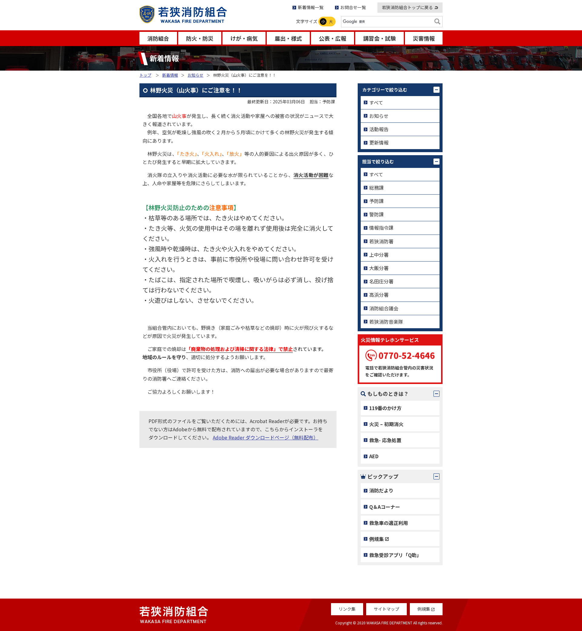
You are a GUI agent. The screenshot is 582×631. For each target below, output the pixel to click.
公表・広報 (332, 38)
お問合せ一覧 (353, 7)
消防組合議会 (383, 308)
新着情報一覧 (310, 7)
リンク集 (347, 609)
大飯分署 (379, 268)
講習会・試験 (379, 38)
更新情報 (379, 142)
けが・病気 (244, 38)
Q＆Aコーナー (384, 506)
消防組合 (158, 38)
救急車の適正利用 (388, 522)
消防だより (381, 490)
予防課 (376, 201)
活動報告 (379, 129)
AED (374, 456)
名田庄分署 (381, 281)
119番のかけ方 (385, 408)
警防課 (376, 214)
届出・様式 (288, 38)
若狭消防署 (381, 241)
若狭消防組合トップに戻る (407, 7)
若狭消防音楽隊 (386, 321)
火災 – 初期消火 (386, 424)
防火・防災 (199, 38)
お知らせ (195, 75)
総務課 (376, 187)
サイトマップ (386, 609)
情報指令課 (381, 227)
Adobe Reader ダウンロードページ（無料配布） (265, 437)
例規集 (376, 539)
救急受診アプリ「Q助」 (395, 555)
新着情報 (170, 75)
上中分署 (379, 254)
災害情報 (424, 38)
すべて (376, 102)
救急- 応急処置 (385, 440)
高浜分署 (379, 294)
